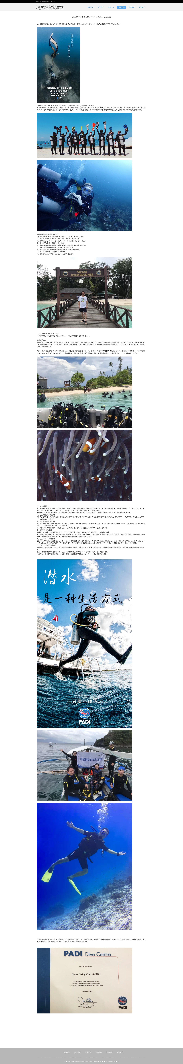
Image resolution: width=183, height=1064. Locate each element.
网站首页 (91, 7)
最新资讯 (121, 7)
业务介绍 (111, 7)
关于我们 (101, 7)
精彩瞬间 (132, 7)
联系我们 (142, 7)
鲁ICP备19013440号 (112, 1061)
